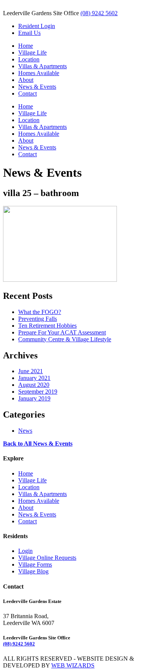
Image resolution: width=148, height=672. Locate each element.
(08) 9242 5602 (99, 13)
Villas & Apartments (42, 66)
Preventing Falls (37, 319)
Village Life (32, 52)
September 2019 (37, 391)
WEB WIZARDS (72, 665)
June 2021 (30, 371)
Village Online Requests (47, 557)
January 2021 (34, 378)
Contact (27, 93)
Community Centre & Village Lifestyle (64, 339)
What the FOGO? (39, 312)
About (25, 80)
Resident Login (36, 26)
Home (25, 45)
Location (28, 59)
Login (25, 551)
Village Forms (35, 564)
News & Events (37, 86)
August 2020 (33, 385)
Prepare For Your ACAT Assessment (62, 332)
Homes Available (38, 73)
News (25, 430)
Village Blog (33, 571)
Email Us (29, 33)
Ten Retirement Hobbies (47, 325)
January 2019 (34, 398)
